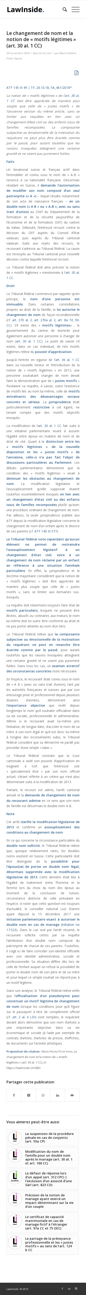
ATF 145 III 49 (16, 87)
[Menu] (73, 9)
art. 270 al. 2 (22, 320)
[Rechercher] (62, 9)
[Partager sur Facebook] (14, 1095)
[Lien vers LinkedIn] (69, 1288)
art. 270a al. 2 (44, 320)
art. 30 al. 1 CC (28, 341)
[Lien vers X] (76, 1288)
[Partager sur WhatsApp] (43, 1095)
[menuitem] (62, 9)
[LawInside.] (35, 9)
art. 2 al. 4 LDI (23, 1017)
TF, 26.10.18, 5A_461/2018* (51, 87)
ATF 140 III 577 (45, 531)
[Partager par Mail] (72, 1095)
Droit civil (45, 53)
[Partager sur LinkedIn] (57, 1095)
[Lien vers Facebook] (62, 1288)
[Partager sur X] (28, 1095)
